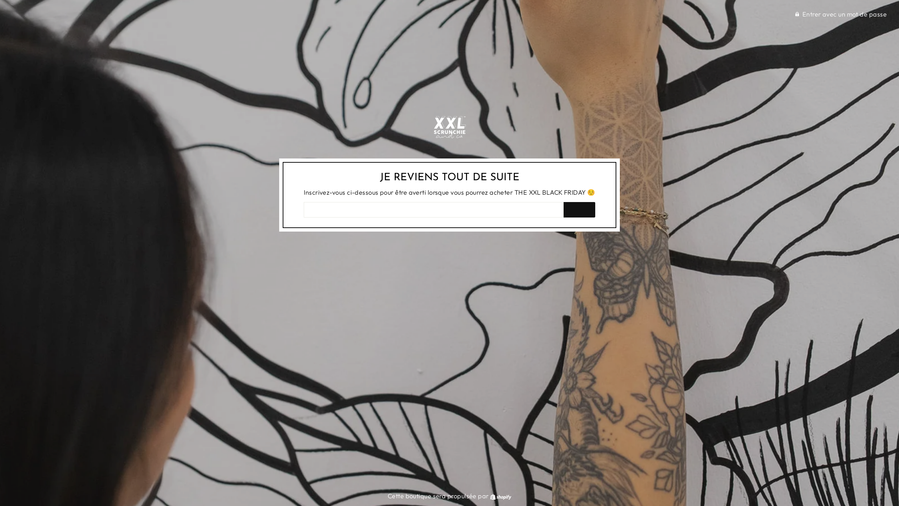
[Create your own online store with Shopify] (500, 496)
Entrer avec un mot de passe (844, 14)
